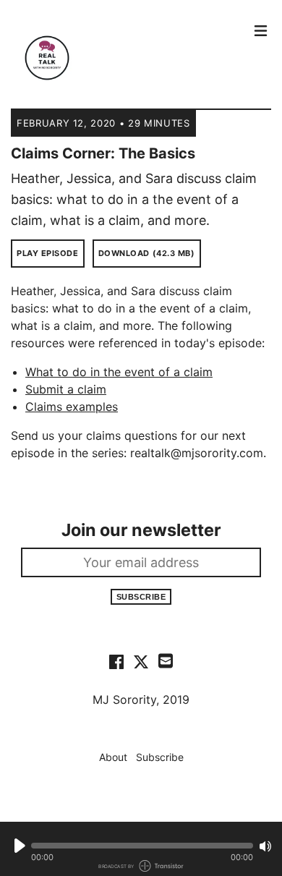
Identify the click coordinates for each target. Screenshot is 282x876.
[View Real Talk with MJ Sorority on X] (141, 661)
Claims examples (71, 406)
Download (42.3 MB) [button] (146, 253)
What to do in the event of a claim (119, 372)
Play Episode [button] (48, 253)
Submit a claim (65, 389)
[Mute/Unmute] (265, 846)
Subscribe (141, 596)
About (113, 757)
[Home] (128, 58)
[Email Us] (165, 659)
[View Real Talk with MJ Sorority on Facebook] (116, 661)
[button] (142, 846)
